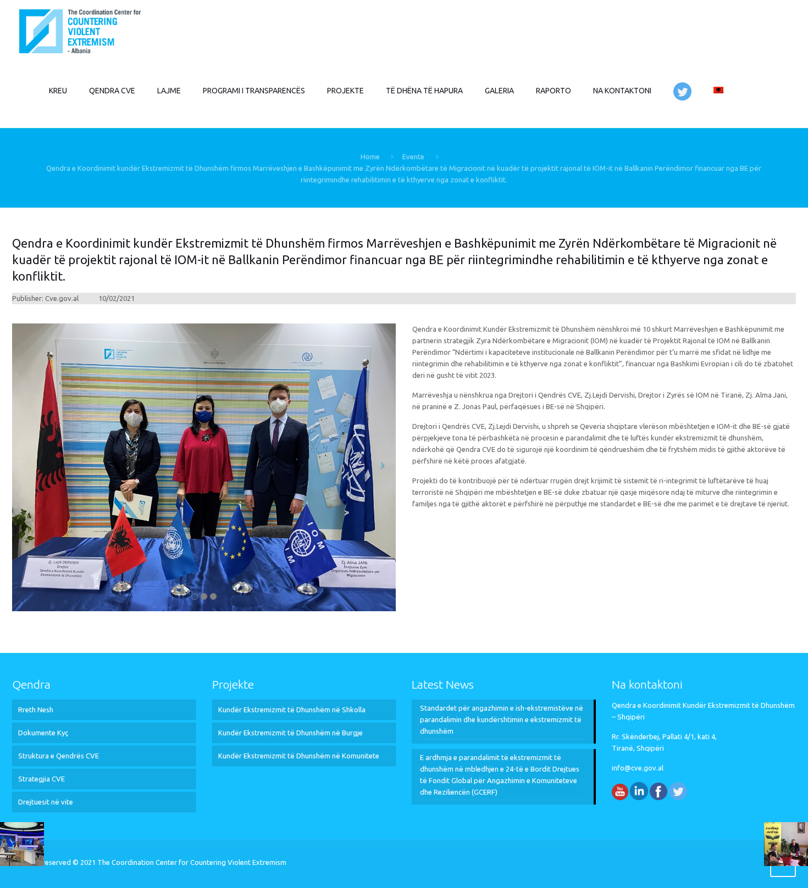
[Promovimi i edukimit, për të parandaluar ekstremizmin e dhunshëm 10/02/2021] (786, 844)
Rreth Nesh (35, 709)
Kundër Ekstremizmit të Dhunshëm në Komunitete (298, 755)
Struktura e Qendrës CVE (58, 755)
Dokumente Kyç (43, 732)
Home (370, 156)
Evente (413, 156)
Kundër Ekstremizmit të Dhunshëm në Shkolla (292, 709)
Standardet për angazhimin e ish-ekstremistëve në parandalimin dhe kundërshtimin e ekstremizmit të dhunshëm (501, 719)
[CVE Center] (80, 30)
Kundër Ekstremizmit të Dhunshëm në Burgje (290, 732)
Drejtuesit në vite (45, 802)
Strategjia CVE (41, 779)
